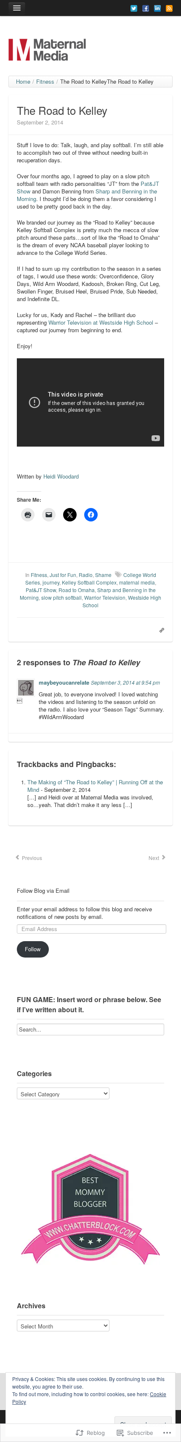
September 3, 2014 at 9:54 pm (125, 682)
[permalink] (159, 629)
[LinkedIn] (157, 7)
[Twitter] (133, 7)
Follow (32, 949)
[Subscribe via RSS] (169, 7)
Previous (31, 857)
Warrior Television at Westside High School (100, 322)
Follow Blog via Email (43, 890)
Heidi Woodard (61, 476)
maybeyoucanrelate (64, 682)
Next (154, 857)
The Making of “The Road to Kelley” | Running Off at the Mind (95, 786)
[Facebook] (145, 7)
